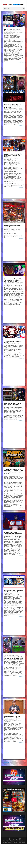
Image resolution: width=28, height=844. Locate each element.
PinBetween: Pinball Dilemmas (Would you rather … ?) (13, 591)
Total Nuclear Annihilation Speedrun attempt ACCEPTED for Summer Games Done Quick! (14, 657)
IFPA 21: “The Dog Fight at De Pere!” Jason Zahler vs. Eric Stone (13, 155)
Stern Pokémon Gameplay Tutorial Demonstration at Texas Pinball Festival (12, 718)
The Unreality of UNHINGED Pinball (12, 341)
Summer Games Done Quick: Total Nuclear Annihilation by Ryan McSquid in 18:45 (13, 280)
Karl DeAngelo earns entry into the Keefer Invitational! (13, 404)
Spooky (21, 282)
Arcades (10, 472)
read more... (21, 62)
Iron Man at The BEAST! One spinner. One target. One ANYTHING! (12, 106)
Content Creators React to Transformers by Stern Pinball (13, 533)
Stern (13, 109)
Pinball (5, 32)
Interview (17, 535)
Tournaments (19, 32)
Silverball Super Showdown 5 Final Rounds (12, 30)
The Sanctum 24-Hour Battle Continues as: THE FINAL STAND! (14, 470)
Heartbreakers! (7, 109)
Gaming (12, 343)
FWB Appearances (8, 33)
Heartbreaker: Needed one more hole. (12, 226)
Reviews (17, 343)
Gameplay (13, 32)
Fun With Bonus (11, 841)
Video (9, 32)
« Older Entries (6, 762)
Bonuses (10, 593)
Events (17, 282)
